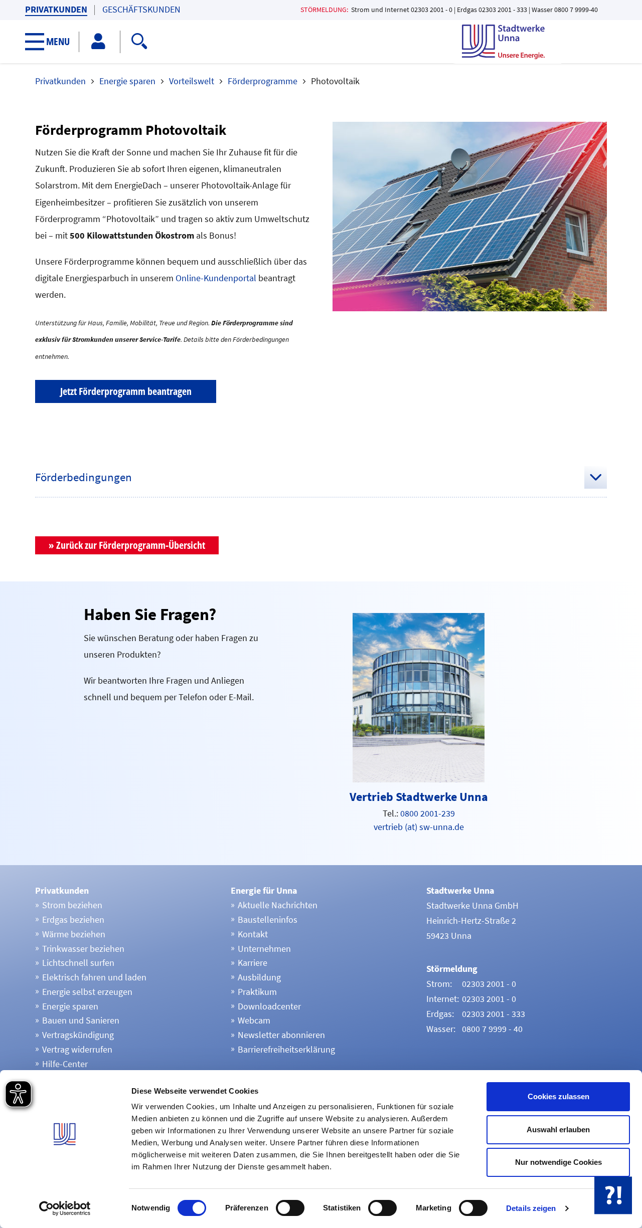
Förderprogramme (262, 81)
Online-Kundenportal (217, 278)
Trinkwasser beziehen (83, 948)
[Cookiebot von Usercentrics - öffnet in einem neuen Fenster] (65, 1208)
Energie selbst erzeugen (87, 991)
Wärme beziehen (73, 934)
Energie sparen (127, 81)
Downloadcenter (269, 1006)
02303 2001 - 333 (502, 9)
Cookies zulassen (558, 1096)
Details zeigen (531, 1208)
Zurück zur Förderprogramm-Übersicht (130, 545)
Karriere (252, 962)
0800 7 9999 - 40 (492, 1029)
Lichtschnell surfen (78, 962)
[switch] (290, 1208)
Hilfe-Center (65, 1064)
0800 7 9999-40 (576, 9)
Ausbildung (259, 977)
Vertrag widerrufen (77, 1049)
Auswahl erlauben (558, 1129)
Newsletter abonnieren (281, 1035)
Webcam (254, 1020)
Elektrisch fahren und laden (94, 977)
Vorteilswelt (191, 81)
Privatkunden (56, 9)
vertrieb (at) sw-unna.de (419, 827)
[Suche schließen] (392, 40)
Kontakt (253, 934)
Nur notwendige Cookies (558, 1162)
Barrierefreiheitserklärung (286, 1049)
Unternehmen (264, 948)
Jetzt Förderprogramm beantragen (126, 391)
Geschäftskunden (141, 9)
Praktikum (257, 991)
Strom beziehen (72, 905)
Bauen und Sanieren (80, 1020)
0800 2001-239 (427, 813)
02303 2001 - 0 (431, 9)
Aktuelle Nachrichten (277, 905)
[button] (52, 42)
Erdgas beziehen (73, 919)
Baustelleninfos (267, 919)
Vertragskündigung (78, 1035)
